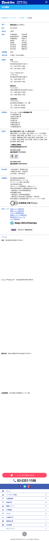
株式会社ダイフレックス (17, 217)
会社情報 (9, 525)
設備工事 (9, 502)
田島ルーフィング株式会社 (18, 215)
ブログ (8, 513)
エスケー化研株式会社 (17, 213)
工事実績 (9, 510)
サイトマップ (10, 528)
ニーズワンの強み (11, 495)
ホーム (8, 491)
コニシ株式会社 (15, 219)
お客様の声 (9, 517)
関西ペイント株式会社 (17, 211)
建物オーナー (10, 506)
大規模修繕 (9, 498)
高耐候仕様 (9, 521)
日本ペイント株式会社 (17, 209)
